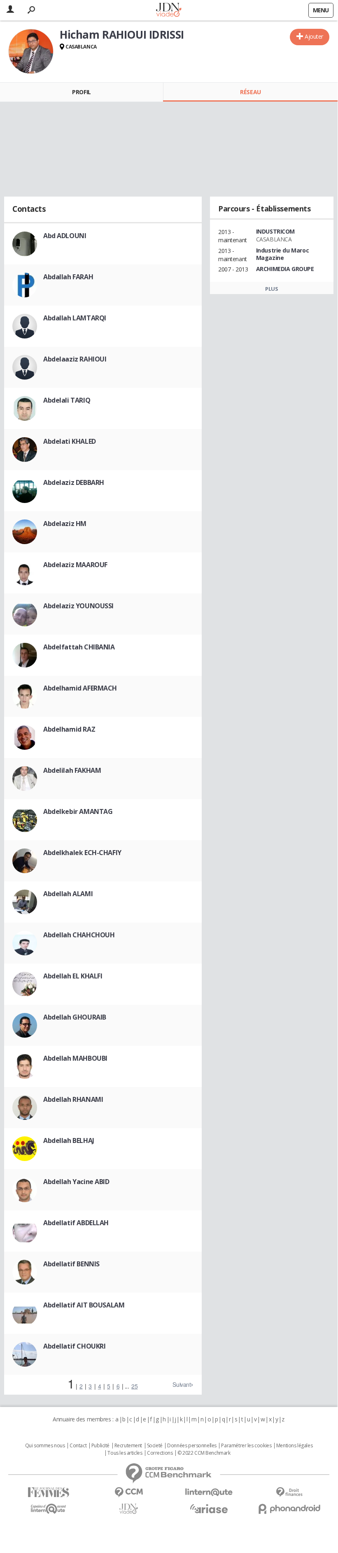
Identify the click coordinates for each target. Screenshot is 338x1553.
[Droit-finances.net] (289, 1492)
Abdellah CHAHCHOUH (78, 934)
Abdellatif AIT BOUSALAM (83, 1305)
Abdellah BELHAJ (68, 1140)
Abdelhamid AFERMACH (80, 688)
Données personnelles (192, 1446)
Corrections (159, 1453)
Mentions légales (294, 1446)
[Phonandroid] (289, 1509)
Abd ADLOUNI (64, 235)
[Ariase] (209, 1508)
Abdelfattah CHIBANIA (79, 646)
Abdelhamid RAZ (69, 729)
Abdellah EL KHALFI (72, 975)
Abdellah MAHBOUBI (75, 1058)
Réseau (250, 92)
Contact (78, 1446)
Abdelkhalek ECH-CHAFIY (82, 852)
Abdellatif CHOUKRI (74, 1346)
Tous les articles (124, 1453)
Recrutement (128, 1446)
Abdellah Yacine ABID (76, 1181)
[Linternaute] (209, 1492)
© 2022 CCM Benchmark (204, 1453)
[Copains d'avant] (48, 1509)
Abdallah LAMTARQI (74, 317)
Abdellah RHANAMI (73, 1099)
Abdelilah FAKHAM (72, 770)
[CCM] (129, 1492)
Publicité (100, 1446)
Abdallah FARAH (68, 276)
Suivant (181, 1384)
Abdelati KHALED (69, 441)
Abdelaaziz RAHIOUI (74, 359)
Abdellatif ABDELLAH (76, 1222)
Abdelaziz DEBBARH (73, 482)
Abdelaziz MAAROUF (75, 564)
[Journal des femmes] (48, 1492)
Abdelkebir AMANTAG (77, 811)
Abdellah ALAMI (68, 893)
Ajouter (314, 36)
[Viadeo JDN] (129, 1509)
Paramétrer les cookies (246, 1446)
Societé (155, 1446)
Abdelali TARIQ (66, 400)
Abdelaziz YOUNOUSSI (78, 605)
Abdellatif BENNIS (71, 1263)
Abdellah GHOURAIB (74, 1017)
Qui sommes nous (45, 1446)
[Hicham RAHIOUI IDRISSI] (31, 51)
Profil (81, 92)
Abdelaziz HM (64, 523)
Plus (271, 288)
